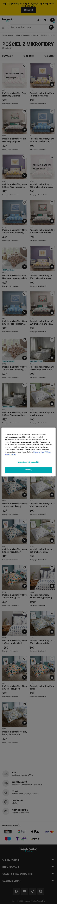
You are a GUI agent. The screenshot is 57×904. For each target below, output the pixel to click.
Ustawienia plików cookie (28, 462)
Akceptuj (28, 470)
